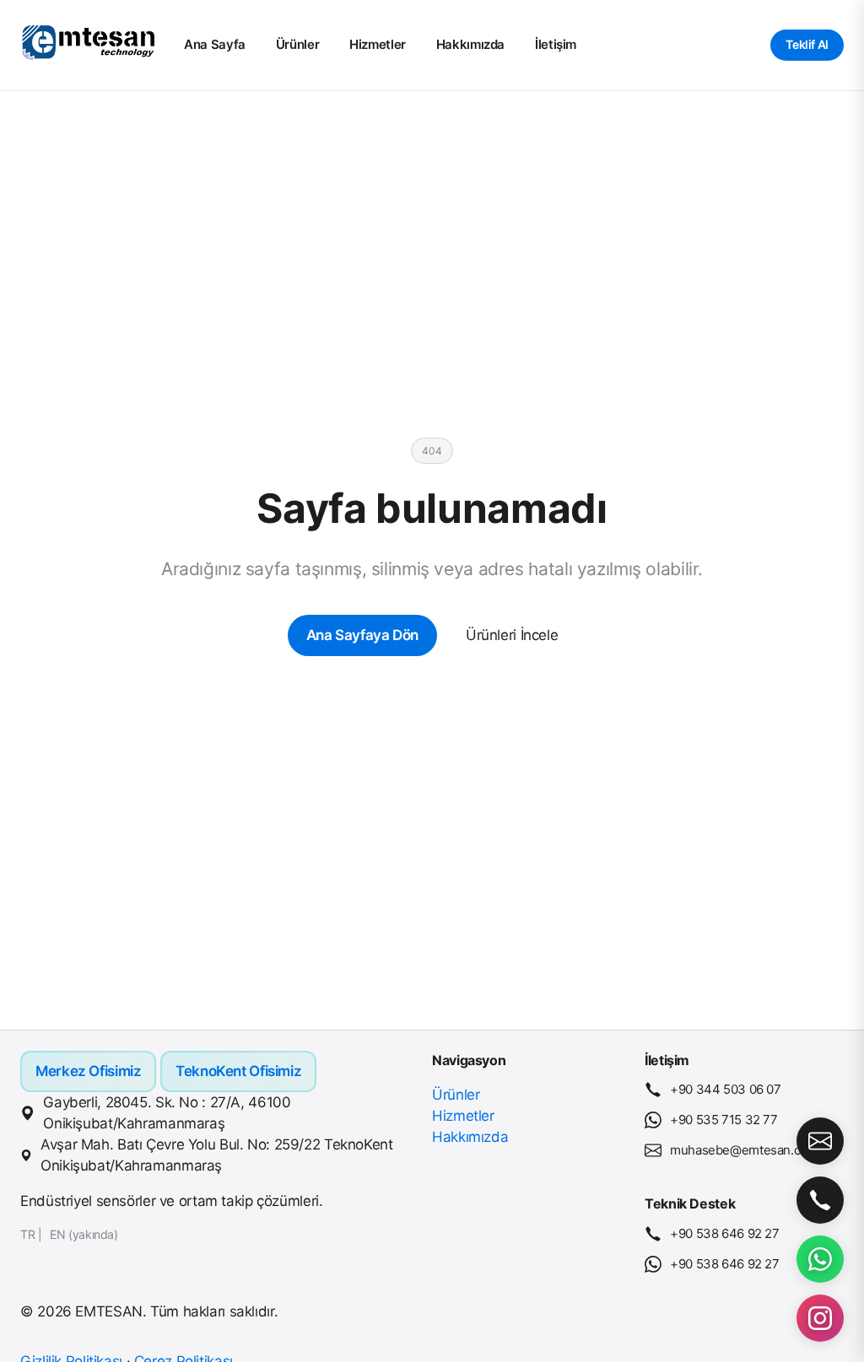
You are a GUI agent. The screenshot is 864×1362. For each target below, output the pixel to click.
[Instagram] (820, 1318)
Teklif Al (807, 44)
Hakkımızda (470, 44)
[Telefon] (820, 1200)
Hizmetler (377, 44)
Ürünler (297, 44)
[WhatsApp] (820, 1259)
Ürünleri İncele (512, 635)
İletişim (555, 44)
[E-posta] (820, 1141)
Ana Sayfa (215, 44)
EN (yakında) (84, 1234)
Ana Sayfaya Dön (362, 635)
